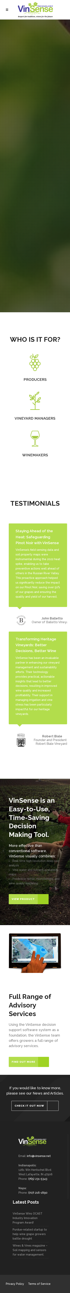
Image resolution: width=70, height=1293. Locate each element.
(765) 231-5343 (37, 1178)
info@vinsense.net (39, 1156)
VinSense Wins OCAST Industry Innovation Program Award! (27, 1218)
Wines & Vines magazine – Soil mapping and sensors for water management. (30, 1250)
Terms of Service (39, 1283)
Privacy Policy (15, 1283)
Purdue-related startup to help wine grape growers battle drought (30, 1234)
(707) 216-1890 (37, 1192)
